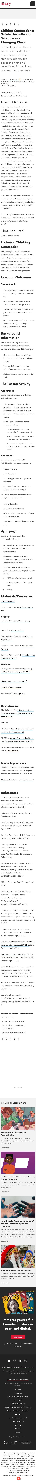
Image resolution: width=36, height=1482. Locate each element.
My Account (7, 1344)
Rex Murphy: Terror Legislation (14, 954)
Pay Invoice (18, 1346)
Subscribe (19, 1337)
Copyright (9, 1470)
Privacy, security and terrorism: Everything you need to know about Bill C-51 (17, 713)
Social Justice (19, 1025)
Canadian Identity (7, 1029)
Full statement (24, 1468)
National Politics (7, 1025)
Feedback (18, 1414)
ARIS (3, 780)
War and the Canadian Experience (13, 1021)
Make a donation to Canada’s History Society (18, 1367)
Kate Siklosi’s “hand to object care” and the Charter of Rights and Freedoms (17, 1223)
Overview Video (17, 630)
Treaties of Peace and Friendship (16, 1270)
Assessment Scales (8, 601)
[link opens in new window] (18, 1478)
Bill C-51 (4, 722)
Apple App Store (26, 780)
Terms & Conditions (22, 1472)
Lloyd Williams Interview (11, 687)
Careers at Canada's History (18, 1397)
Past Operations (12, 750)
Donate (18, 1390)
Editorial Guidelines (18, 1404)
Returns (18, 1428)
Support (18, 1432)
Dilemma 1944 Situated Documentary (15, 621)
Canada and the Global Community (13, 1032)
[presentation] (18, 1118)
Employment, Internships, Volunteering (18, 1407)
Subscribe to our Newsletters (18, 1380)
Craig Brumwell (13, 79)
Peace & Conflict (7, 1018)
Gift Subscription (26, 1344)
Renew (16, 1344)
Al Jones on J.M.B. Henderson (14, 681)
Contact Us (18, 1400)
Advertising (18, 1393)
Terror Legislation (19, 693)
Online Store (18, 1425)
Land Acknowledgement (18, 1418)
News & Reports (18, 1421)
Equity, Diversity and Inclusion (18, 1411)
